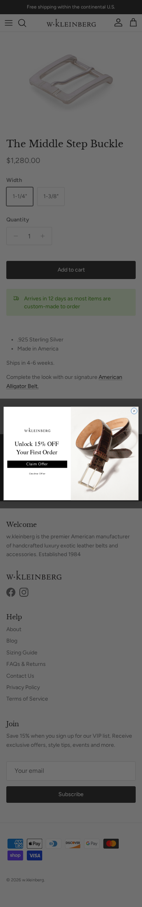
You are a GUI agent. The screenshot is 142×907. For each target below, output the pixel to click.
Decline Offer (37, 473)
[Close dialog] (134, 411)
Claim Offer (37, 464)
